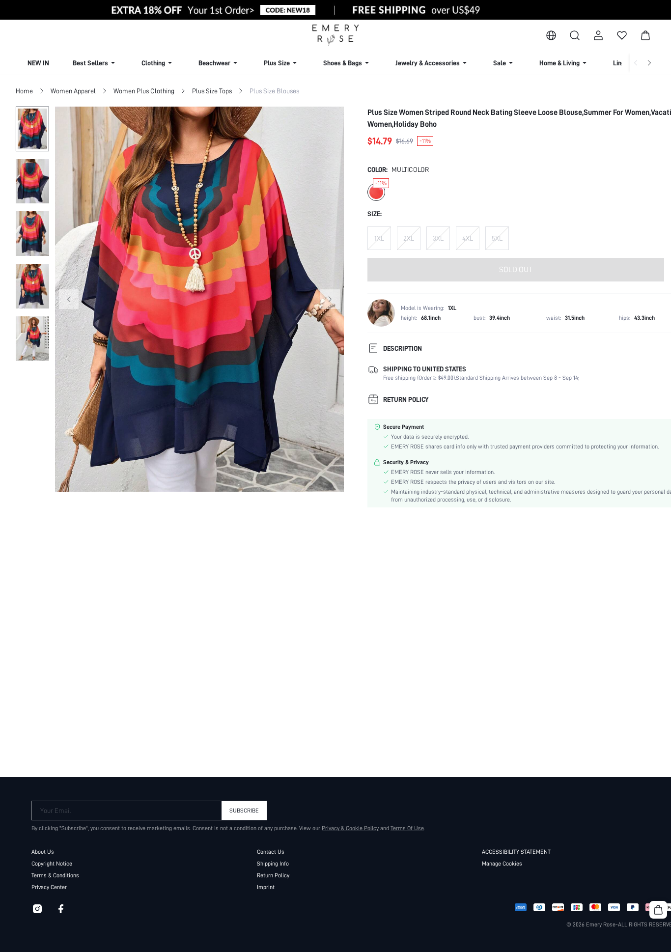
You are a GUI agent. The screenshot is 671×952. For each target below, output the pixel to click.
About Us (42, 851)
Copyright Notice (51, 863)
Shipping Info (273, 863)
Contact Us (270, 851)
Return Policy (273, 875)
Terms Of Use (407, 828)
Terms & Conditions (55, 875)
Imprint (266, 887)
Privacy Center (49, 887)
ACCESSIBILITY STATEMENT (516, 851)
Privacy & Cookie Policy (350, 828)
